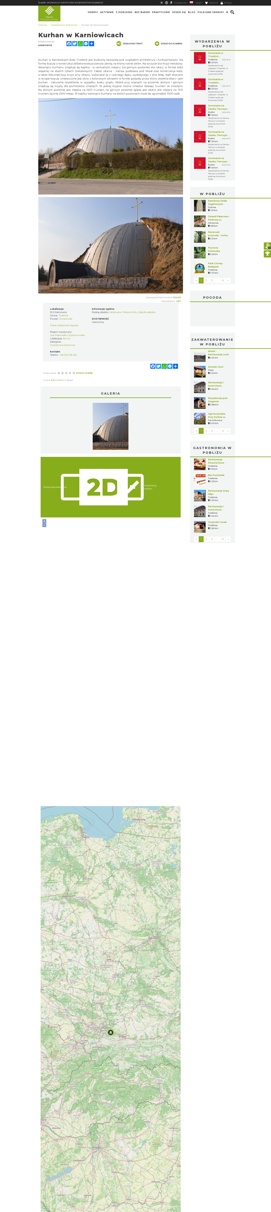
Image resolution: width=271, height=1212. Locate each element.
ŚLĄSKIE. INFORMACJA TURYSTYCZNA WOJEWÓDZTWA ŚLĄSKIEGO (70, 2)
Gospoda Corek (217, 522)
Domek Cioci (215, 366)
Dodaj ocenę (84, 373)
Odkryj (93, 12)
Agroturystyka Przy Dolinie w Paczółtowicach (217, 417)
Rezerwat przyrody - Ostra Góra (217, 235)
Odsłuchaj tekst (133, 43)
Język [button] (198, 3)
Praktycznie (161, 12)
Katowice (212, 314)
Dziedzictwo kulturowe (62, 345)
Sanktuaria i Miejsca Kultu (123, 312)
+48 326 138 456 (68, 355)
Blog (191, 12)
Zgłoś (177, 297)
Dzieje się (179, 12)
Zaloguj (227, 3)
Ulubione (213, 3)
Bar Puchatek (216, 475)
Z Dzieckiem (124, 12)
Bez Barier (142, 12)
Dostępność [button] (180, 3)
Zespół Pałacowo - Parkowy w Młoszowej (219, 219)
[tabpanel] (110, 427)
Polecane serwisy (211, 12)
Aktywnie (107, 12)
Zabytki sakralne (147, 312)
